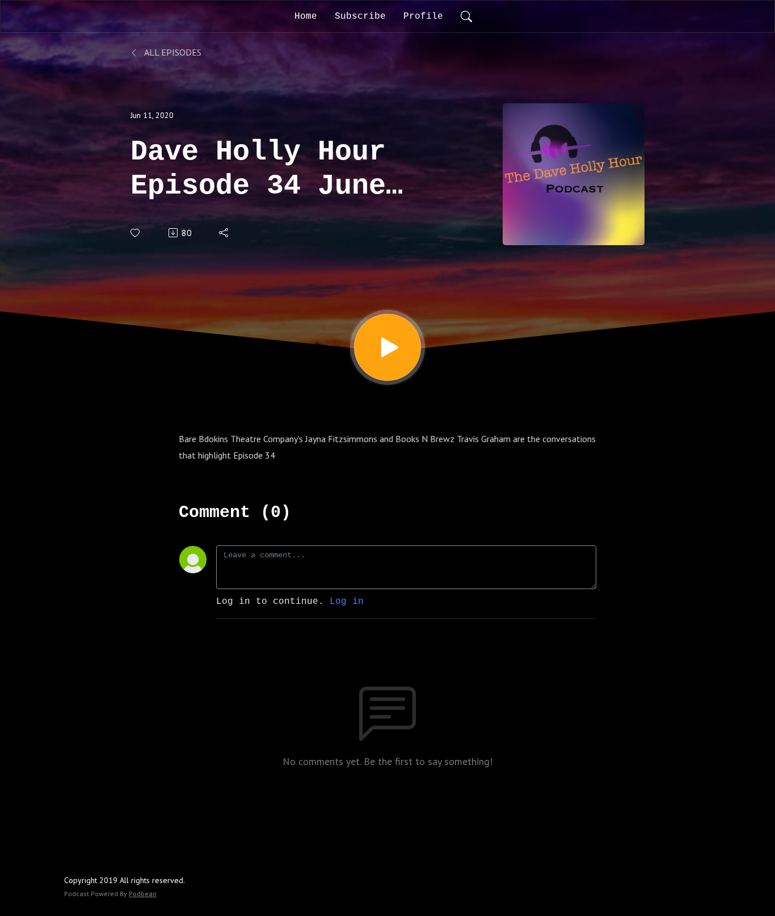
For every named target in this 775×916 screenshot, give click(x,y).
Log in (347, 601)
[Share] (224, 232)
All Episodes (171, 52)
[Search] (466, 16)
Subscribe (360, 16)
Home (305, 16)
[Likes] (135, 233)
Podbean (143, 893)
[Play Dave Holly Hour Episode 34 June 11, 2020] (387, 347)
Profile (423, 16)
